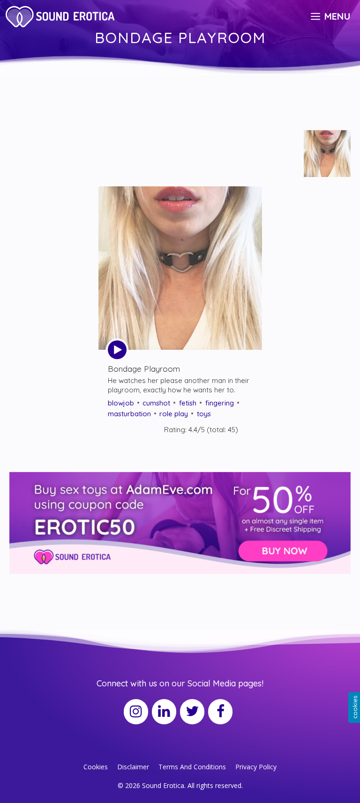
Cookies (95, 766)
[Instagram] (136, 711)
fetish (187, 402)
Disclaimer (133, 766)
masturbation (129, 413)
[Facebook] (220, 711)
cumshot (156, 402)
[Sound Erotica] (61, 16)
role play (173, 413)
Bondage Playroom (144, 369)
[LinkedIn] (164, 711)
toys (204, 413)
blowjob (121, 402)
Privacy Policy (256, 766)
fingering (219, 402)
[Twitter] (192, 711)
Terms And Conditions (192, 766)
